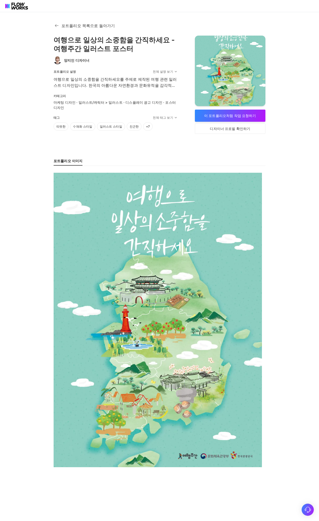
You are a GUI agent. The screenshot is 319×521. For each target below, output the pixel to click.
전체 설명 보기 (163, 71)
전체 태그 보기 (163, 117)
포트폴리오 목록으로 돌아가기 (88, 25)
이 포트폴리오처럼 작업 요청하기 (230, 115)
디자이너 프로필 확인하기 (230, 129)
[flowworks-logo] (17, 6)
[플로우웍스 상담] (308, 510)
